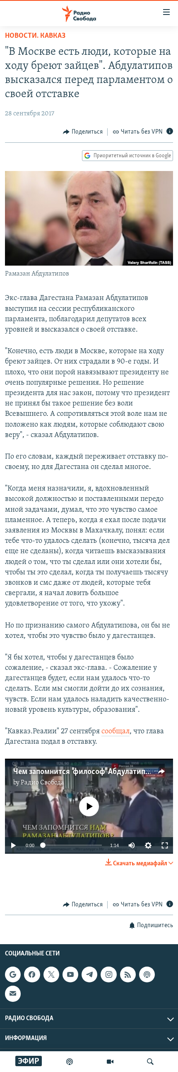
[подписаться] (13, 994)
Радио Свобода (42, 782)
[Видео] (110, 1061)
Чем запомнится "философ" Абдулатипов (83, 772)
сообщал (115, 731)
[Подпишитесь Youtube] (70, 974)
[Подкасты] (147, 974)
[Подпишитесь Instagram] (108, 974)
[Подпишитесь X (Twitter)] (51, 974)
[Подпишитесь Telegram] (89, 974)
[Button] (83, 132)
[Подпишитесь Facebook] (32, 974)
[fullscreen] (164, 845)
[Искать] (150, 1061)
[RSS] (128, 974)
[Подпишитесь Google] (13, 974)
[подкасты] (69, 1061)
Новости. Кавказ (35, 36)
